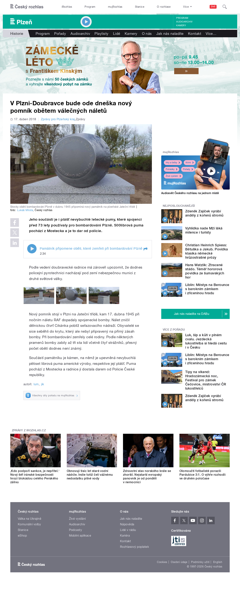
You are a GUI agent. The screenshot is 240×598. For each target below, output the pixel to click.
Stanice (139, 6)
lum (36, 384)
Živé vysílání (172, 176)
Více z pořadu (174, 329)
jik (42, 384)
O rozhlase (164, 6)
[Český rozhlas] (26, 6)
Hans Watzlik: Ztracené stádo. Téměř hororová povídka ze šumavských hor (204, 271)
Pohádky (170, 169)
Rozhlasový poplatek (134, 547)
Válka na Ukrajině (29, 518)
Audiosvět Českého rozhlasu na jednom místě (190, 193)
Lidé (116, 33)
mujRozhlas (115, 6)
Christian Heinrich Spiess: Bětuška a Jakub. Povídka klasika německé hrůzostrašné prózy (206, 251)
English (217, 562)
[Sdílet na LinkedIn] (14, 242)
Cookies (162, 562)
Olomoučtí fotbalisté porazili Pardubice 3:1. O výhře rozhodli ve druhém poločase (202, 474)
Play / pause (32, 248)
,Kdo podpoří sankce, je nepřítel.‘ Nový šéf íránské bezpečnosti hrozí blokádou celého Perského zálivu (34, 476)
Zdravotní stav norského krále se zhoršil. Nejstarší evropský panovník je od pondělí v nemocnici (147, 476)
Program (90, 6)
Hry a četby (171, 162)
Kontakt (194, 33)
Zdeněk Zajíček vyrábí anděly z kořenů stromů (204, 213)
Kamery (181, 25)
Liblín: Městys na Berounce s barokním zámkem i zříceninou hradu (207, 289)
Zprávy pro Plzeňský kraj (58, 119)
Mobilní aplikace (80, 535)
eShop (22, 535)
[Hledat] (225, 6)
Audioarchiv (184, 21)
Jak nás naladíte (170, 33)
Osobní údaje (179, 562)
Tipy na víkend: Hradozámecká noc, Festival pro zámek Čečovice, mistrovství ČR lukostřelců (205, 380)
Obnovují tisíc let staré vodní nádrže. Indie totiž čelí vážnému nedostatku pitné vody (90, 474)
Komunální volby (29, 524)
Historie (16, 33)
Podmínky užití (200, 562)
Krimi (188, 162)
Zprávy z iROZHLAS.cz (29, 430)
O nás (147, 33)
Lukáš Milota (25, 210)
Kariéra (125, 535)
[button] (145, 249)
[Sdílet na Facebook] (14, 222)
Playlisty (101, 33)
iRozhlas (67, 6)
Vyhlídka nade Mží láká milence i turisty (204, 230)
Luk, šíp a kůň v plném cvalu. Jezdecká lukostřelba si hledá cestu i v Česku (206, 341)
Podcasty (75, 530)
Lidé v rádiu (128, 530)
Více (211, 33)
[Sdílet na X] (14, 232)
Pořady (60, 33)
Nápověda (127, 524)
